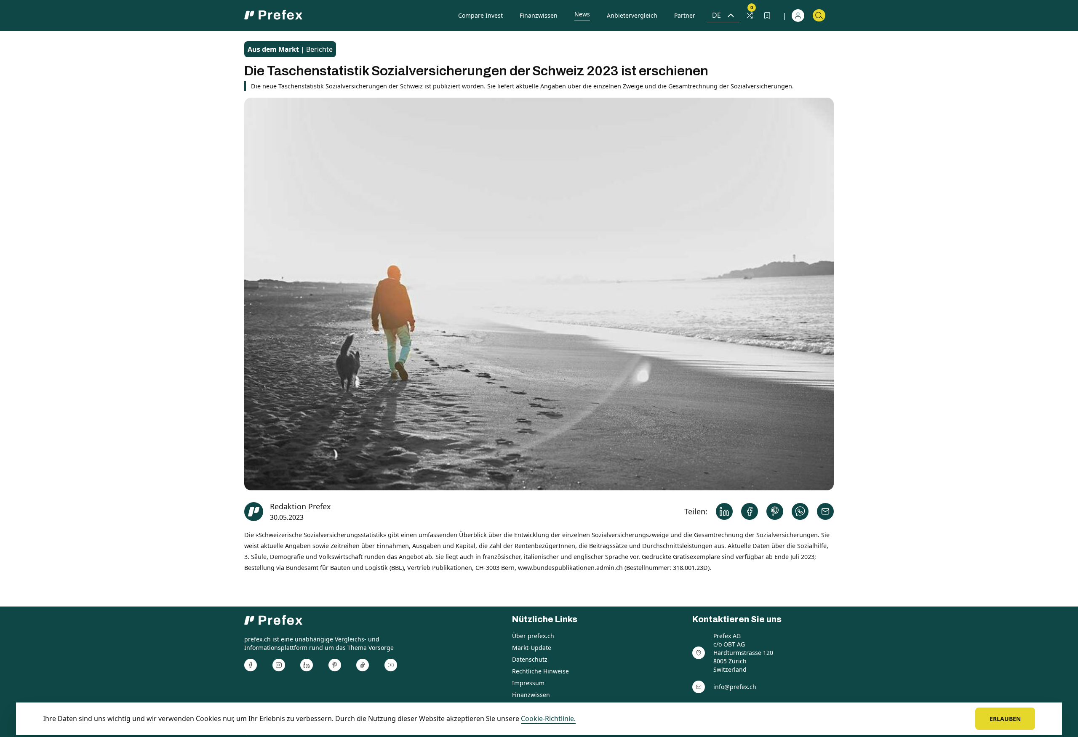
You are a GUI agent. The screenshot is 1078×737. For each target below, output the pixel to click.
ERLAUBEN (1005, 719)
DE (716, 15)
